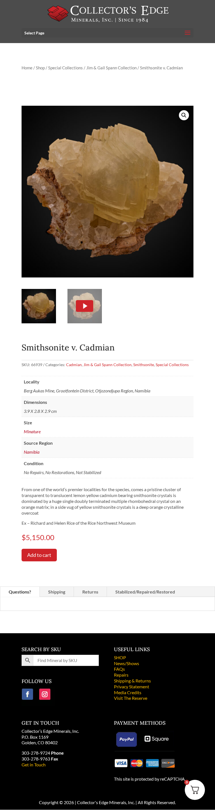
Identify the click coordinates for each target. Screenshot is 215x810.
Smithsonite (143, 364)
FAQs (119, 669)
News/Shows (126, 663)
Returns (90, 591)
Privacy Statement (131, 686)
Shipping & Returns (132, 680)
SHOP (120, 657)
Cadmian (74, 364)
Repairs (121, 674)
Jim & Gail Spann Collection (111, 67)
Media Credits (127, 692)
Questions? (20, 591)
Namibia (31, 452)
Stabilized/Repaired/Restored (145, 591)
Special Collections (65, 67)
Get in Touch (34, 764)
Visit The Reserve (130, 698)
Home (27, 67)
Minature (32, 431)
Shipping (56, 591)
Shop (40, 67)
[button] (184, 115)
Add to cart (39, 555)
